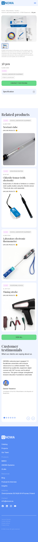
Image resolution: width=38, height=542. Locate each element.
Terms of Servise (6, 519)
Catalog (4, 444)
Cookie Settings (6, 521)
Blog (3, 478)
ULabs (4, 469)
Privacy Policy (5, 525)
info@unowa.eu (7, 501)
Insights (4, 486)
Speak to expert (19, 538)
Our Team (5, 452)
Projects (5, 448)
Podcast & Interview (9, 482)
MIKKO (4, 461)
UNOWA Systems (8, 465)
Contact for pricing (19, 83)
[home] (8, 3)
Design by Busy (6, 523)
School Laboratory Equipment (10, 12)
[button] (28, 418)
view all (19, 337)
